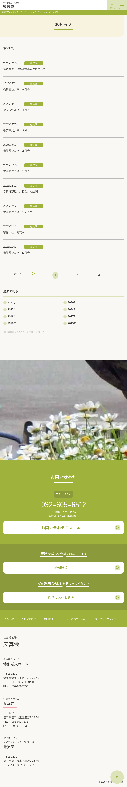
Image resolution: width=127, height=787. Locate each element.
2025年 (12, 309)
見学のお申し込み (76, 618)
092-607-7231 (20, 721)
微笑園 (30, 332)
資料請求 (48, 618)
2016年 (12, 323)
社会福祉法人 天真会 (13, 332)
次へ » (17, 273)
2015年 (72, 323)
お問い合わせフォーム (61, 527)
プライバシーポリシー (104, 618)
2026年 (72, 302)
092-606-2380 (20, 682)
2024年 (72, 309)
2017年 (72, 316)
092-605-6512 (63, 504)
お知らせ (9, 618)
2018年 (12, 316)
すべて (12, 302)
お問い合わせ (29, 618)
